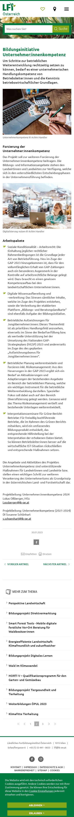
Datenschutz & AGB (51, 767)
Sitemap (42, 770)
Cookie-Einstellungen (41, 790)
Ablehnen (35, 805)
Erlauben (35, 813)
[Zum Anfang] (18, 723)
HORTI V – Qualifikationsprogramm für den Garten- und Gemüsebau (37, 678)
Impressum (30, 767)
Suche (63, 29)
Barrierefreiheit (24, 770)
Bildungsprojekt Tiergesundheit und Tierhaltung (32, 692)
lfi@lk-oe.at (60, 747)
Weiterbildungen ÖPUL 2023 (28, 704)
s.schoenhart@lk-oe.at (17, 518)
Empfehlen (31, 553)
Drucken (47, 553)
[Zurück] (24, 723)
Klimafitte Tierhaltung (23, 714)
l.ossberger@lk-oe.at (16, 502)
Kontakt (16, 767)
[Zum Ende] (55, 723)
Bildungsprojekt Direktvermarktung (32, 613)
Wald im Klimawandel (23, 665)
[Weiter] (49, 723)
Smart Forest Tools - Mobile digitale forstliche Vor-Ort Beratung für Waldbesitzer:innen (33, 627)
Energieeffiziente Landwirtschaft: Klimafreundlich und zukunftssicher (32, 643)
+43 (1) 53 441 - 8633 (39, 747)
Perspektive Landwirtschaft (27, 603)
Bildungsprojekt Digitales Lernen (30, 655)
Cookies (55, 770)
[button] (37, 542)
